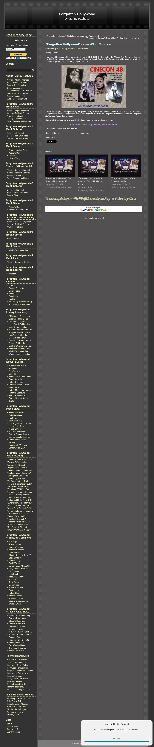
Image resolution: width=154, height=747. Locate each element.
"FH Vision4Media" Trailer (18, 486)
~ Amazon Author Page (17, 150)
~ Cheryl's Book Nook (16, 621)
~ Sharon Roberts (14, 596)
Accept (116, 738)
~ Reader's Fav (13, 637)
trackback (118, 200)
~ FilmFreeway (13, 371)
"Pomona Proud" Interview (18, 522)
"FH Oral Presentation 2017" (19, 484)
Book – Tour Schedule (16, 85)
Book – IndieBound (15, 133)
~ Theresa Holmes (15, 598)
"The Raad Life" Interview (18, 527)
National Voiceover (15, 712)
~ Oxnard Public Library (17, 343)
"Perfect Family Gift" (16, 516)
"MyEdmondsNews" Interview (20, 511)
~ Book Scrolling (14, 421)
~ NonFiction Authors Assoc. (19, 376)
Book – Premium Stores (17, 136)
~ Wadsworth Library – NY (18, 348)
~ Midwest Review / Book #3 (19, 634)
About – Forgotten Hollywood (19, 110)
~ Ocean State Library (16, 338)
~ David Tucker (13, 563)
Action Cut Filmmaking (17, 660)
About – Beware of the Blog (19, 262)
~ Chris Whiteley (14, 558)
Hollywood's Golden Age (17, 673)
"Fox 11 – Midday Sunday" (18, 495)
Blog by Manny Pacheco (114, 198)
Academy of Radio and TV (18, 698)
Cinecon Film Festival (16, 662)
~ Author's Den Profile (16, 366)
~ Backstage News (15, 413)
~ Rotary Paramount (16, 393)
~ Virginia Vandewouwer (17, 601)
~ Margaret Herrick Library (18, 332)
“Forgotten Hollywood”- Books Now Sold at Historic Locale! (111, 38)
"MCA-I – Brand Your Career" (19, 505)
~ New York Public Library (18, 335)
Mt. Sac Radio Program (17, 709)
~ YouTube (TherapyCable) (18, 304)
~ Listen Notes (13, 291)
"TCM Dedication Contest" (18, 524)
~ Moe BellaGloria (15, 587)
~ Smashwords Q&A (16, 448)
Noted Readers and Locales (19, 121)
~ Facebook (12, 368)
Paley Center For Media (17, 679)
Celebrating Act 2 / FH (16, 88)
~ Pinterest (12, 293)
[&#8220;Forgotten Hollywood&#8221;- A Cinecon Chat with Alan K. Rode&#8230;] (93, 166)
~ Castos (11, 285)
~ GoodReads (13, 156)
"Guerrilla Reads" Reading (18, 497)
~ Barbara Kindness (15, 550)
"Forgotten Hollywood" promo (19, 492)
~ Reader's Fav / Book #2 (18, 640)
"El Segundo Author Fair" (18, 476)
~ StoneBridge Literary (17, 645)
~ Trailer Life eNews (16, 651)
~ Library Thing (13, 158)
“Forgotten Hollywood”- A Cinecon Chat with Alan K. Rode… (90, 181)
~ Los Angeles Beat (15, 426)
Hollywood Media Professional (20, 670)
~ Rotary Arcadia (14, 379)
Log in (9, 724)
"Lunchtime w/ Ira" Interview (19, 503)
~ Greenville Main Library (18, 319)
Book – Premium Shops (17, 192)
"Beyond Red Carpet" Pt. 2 (18, 468)
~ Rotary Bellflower (15, 382)
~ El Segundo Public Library (19, 316)
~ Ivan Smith (12, 574)
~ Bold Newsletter (15, 415)
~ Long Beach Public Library (19, 324)
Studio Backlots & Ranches (19, 684)
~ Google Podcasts (15, 288)
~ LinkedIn (11, 374)
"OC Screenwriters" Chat (18, 514)
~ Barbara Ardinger (15, 547)
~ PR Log (11, 442)
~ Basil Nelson (13, 552)
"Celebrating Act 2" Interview (19, 470)
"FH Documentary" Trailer (18, 481)
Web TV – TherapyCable (17, 99)
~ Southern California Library (19, 346)
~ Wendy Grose (14, 604)
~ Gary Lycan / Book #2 (17, 569)
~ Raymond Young (15, 590)
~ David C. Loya (14, 560)
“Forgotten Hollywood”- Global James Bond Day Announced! (73, 36)
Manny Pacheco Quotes (17, 93)
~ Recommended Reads (17, 642)
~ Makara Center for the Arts (19, 330)
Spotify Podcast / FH (16, 96)
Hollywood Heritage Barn (17, 668)
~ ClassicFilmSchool (16, 626)
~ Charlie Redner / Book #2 (19, 555)
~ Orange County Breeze (18, 434)
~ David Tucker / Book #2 (18, 566)
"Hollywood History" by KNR (19, 500)
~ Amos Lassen (14, 544)
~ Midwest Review (15, 629)
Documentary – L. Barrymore (19, 91)
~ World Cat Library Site (17, 210)
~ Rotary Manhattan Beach (19, 390)
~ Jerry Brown (13, 582)
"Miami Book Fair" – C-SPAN (19, 508)
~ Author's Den (13, 153)
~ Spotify (11, 299)
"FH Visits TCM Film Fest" (18, 489)
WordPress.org (13, 732)
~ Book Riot (12, 418)
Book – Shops (13, 195)
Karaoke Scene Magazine (18, 704)
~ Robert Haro (13, 593)
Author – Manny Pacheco (18, 80)
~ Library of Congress (16, 321)
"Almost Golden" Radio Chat (19, 459)
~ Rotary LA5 (13, 387)
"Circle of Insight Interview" (19, 473)
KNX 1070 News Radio (17, 707)
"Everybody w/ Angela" (17, 478)
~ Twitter (11, 401)
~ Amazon (11, 274)
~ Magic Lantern (14, 429)
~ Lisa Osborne (13, 585)
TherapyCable (13, 715)
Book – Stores (13, 238)
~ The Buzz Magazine (16, 648)
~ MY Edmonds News (16, 431)
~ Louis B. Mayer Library (18, 327)
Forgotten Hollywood (77, 14)
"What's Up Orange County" (19, 530)
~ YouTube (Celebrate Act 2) (19, 302)
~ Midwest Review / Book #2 (19, 632)
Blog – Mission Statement (18, 82)
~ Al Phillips (12, 541)
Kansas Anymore (14, 676)
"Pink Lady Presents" (16, 519)
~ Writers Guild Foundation (18, 354)
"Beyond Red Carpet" (16, 465)
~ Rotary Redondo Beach (18, 395)
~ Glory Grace (13, 571)
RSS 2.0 (74, 200)
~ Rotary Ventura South (17, 398)
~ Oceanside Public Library (19, 340)
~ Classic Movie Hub (16, 624)
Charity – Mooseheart (16, 119)
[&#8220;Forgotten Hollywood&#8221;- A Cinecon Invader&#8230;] (126, 166)
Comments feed (14, 729)
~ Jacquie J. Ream (15, 577)
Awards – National (15, 116)
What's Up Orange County (18, 689)
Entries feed (12, 726)
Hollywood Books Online (17, 665)
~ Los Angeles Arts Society (19, 423)
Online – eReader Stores (17, 138)
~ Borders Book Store (16, 618)
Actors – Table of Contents (18, 113)
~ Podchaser (12, 296)
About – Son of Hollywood (18, 170)
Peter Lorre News (14, 681)
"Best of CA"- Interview (17, 462)
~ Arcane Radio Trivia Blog (18, 615)
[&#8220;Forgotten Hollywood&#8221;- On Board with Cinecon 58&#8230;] (60, 166)
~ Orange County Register (18, 437)
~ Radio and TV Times (17, 445)
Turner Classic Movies (17, 687)
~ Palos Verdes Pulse (16, 440)
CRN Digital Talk (14, 701)
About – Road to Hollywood (19, 221)
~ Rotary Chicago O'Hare (18, 385)
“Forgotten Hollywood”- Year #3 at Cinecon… (79, 44)
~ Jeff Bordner (13, 579)
